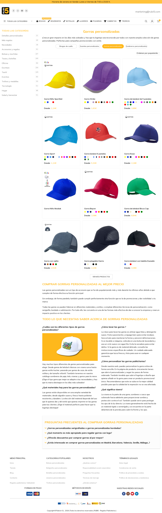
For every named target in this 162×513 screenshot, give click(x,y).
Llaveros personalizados (56, 478)
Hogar (4, 90)
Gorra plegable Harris (94, 261)
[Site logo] (5, 10)
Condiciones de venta (127, 468)
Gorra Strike (89, 99)
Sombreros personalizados (136, 46)
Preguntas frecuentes (91, 473)
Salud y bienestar (9, 95)
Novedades (7, 45)
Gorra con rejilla (51, 261)
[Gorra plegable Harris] (101, 239)
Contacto (13, 478)
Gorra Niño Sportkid (53, 99)
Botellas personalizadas (55, 473)
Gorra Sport (49, 154)
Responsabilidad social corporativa (96, 468)
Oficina (5, 63)
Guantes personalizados (89, 46)
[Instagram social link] (18, 11)
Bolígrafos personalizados (56, 468)
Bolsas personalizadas (55, 463)
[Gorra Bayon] (101, 187)
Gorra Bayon (90, 208)
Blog (12, 473)
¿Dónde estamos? (90, 483)
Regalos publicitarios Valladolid (22, 483)
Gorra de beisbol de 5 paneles (137, 99)
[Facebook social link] (13, 11)
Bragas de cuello (66, 46)
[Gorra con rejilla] (61, 239)
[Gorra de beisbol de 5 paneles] (141, 77)
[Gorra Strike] (101, 77)
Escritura (5, 67)
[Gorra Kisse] (141, 132)
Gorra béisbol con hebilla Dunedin (139, 261)
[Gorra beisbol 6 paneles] (101, 132)
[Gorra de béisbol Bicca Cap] (141, 187)
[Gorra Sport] (61, 132)
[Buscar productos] (146, 21)
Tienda (12, 468)
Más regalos (7, 40)
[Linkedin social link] (26, 11)
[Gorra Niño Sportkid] (61, 77)
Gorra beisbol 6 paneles (95, 154)
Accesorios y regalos (11, 49)
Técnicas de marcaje (91, 478)
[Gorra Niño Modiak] (61, 187)
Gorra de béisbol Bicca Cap (136, 208)
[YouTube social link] (22, 11)
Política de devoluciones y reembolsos (134, 478)
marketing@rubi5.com (147, 11)
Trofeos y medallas (10, 81)
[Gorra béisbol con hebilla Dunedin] (141, 239)
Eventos (5, 77)
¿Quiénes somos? (89, 463)
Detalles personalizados (12, 35)
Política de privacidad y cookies (131, 473)
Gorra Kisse (129, 154)
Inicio (12, 463)
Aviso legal (123, 463)
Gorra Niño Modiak (52, 208)
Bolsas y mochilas (10, 54)
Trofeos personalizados (55, 483)
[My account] (152, 21)
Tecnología (6, 86)
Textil (4, 72)
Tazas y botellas (9, 58)
